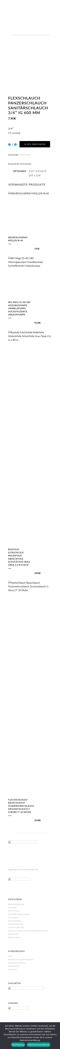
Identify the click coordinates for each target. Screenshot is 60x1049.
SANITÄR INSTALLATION (19, 914)
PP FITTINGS (13, 911)
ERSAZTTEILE (25, 155)
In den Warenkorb (35, 144)
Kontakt (12, 969)
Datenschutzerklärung (20, 959)
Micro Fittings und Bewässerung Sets (28, 931)
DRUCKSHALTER (15, 924)
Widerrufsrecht (17, 963)
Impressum (13, 966)
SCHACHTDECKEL (16, 927)
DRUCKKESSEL (15, 921)
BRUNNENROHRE (16, 904)
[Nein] (56, 1035)
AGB (10, 956)
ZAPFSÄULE (13, 934)
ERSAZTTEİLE (14, 937)
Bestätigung (18, 1045)
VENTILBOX (13, 917)
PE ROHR (12, 908)
